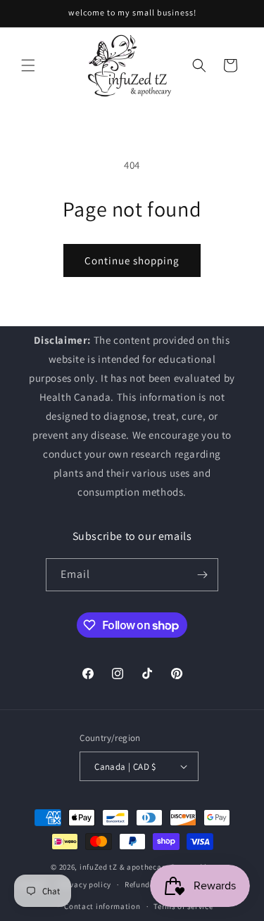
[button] (28, 65)
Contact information (102, 906)
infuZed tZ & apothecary (124, 867)
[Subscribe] (202, 574)
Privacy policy (85, 884)
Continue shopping (132, 260)
